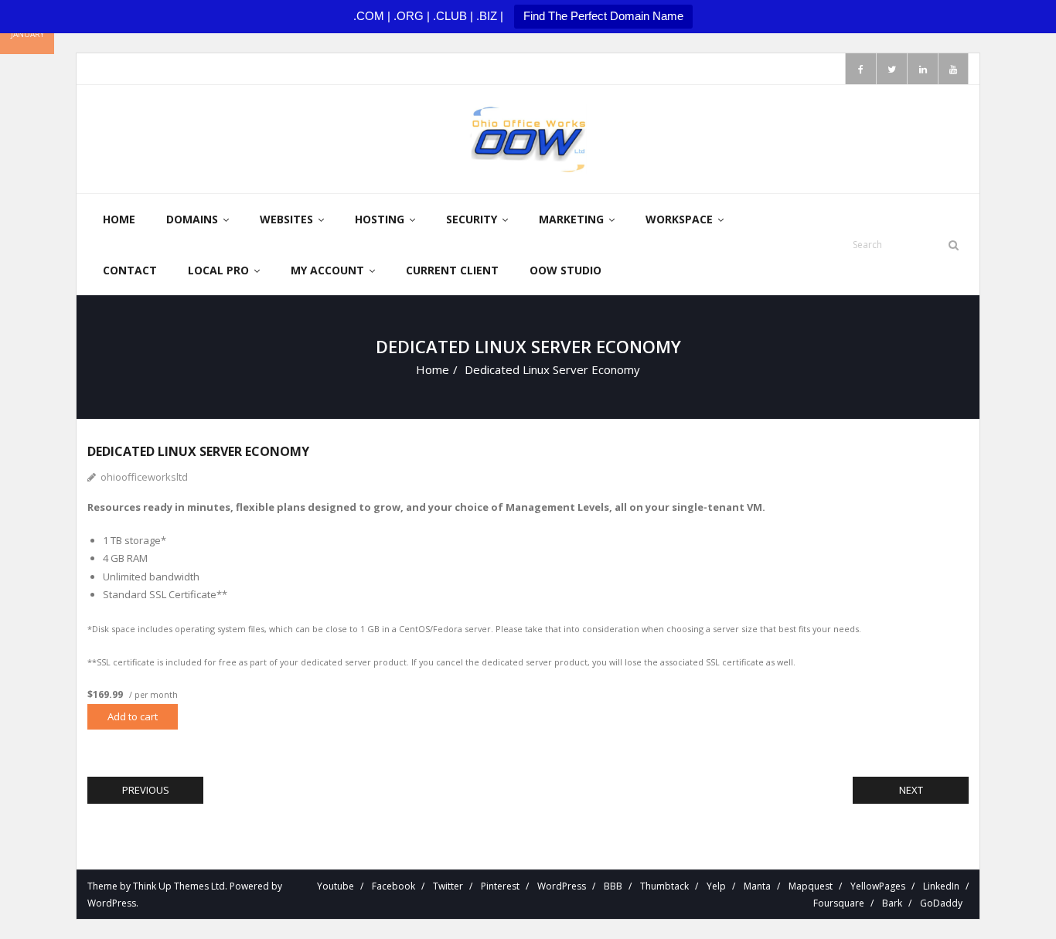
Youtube (335, 886)
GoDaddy (941, 903)
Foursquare (838, 903)
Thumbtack (664, 886)
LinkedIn (941, 886)
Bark (892, 903)
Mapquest (811, 886)
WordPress (111, 903)
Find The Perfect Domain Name (603, 15)
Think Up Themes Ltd (179, 886)
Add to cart (132, 716)
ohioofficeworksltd (144, 477)
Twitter (448, 886)
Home (432, 369)
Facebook (393, 886)
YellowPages (877, 886)
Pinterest (500, 886)
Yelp (716, 886)
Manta (757, 886)
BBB (613, 886)
